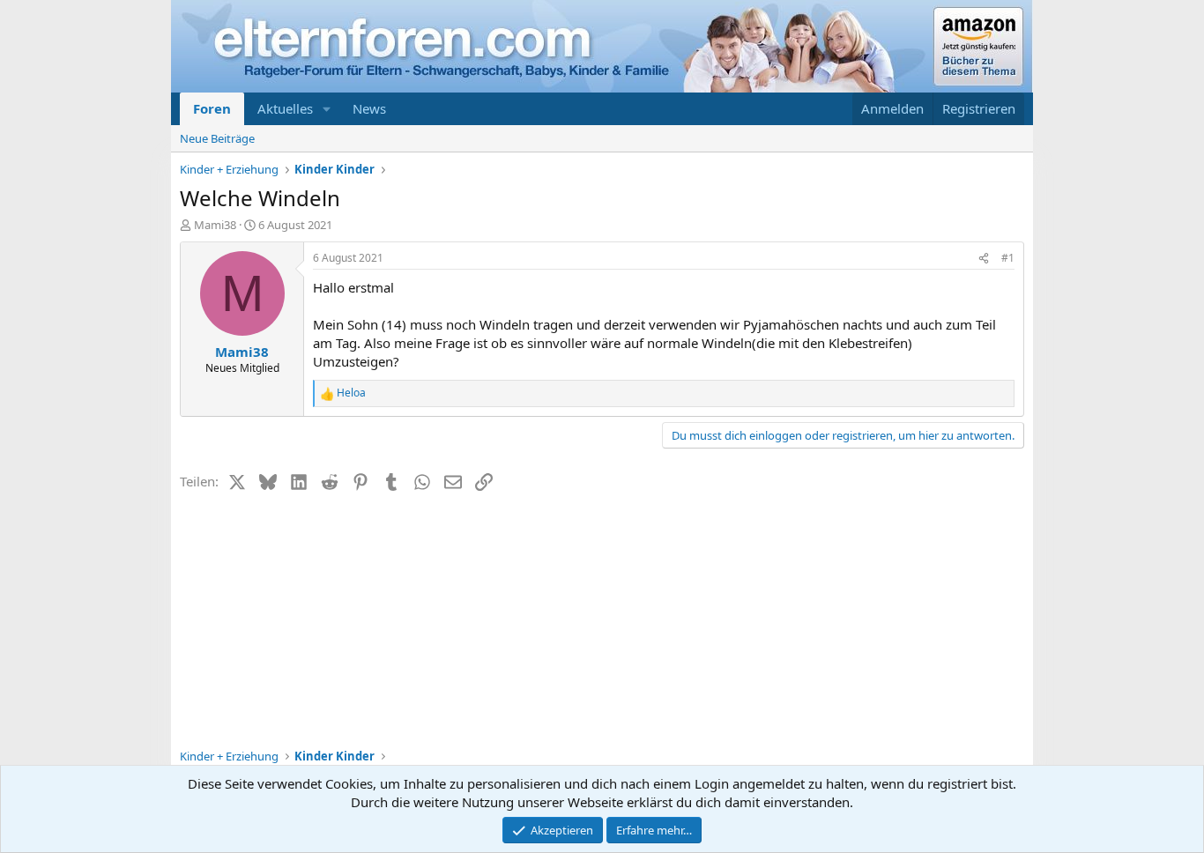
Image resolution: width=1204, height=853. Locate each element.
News (369, 108)
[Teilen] (983, 258)
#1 (1007, 257)
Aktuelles (285, 108)
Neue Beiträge (217, 138)
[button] (327, 109)
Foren (212, 108)
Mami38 (215, 225)
